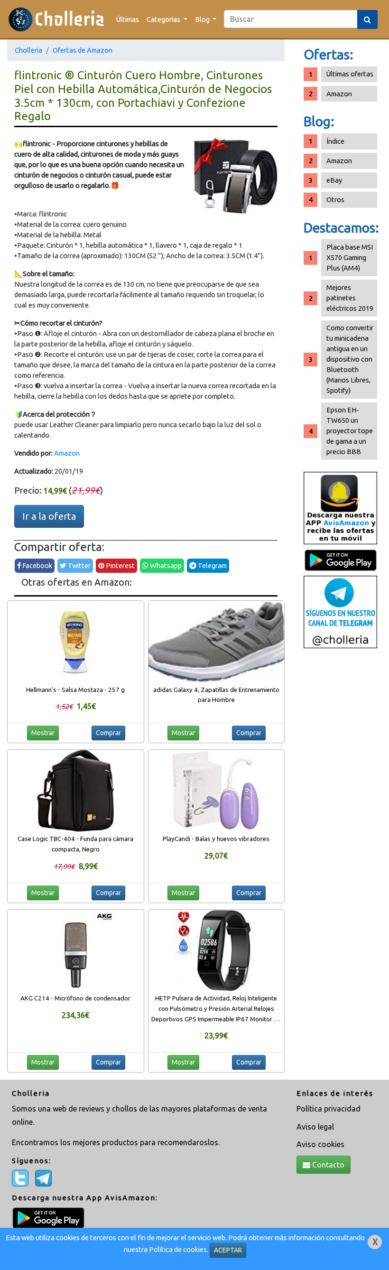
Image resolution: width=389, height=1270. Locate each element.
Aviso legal (315, 1126)
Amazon (67, 453)
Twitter (78, 565)
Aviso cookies (320, 1144)
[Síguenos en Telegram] (340, 611)
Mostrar (43, 733)
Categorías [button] (164, 19)
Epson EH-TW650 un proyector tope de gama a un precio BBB (349, 431)
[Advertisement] (340, 802)
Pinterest (119, 565)
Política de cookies (178, 1249)
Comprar (108, 733)
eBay (334, 180)
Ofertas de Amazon (82, 50)
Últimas (127, 19)
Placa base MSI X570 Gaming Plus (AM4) (349, 257)
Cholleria (28, 50)
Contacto (327, 1164)
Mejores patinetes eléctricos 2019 (349, 297)
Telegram (211, 565)
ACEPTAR (228, 1250)
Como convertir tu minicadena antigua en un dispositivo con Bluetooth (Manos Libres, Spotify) (349, 359)
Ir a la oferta (49, 516)
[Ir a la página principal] (56, 19)
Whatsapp (165, 565)
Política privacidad (328, 1108)
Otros (335, 200)
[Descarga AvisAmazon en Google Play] (340, 507)
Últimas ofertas (349, 74)
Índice (335, 141)
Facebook (36, 565)
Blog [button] (203, 19)
